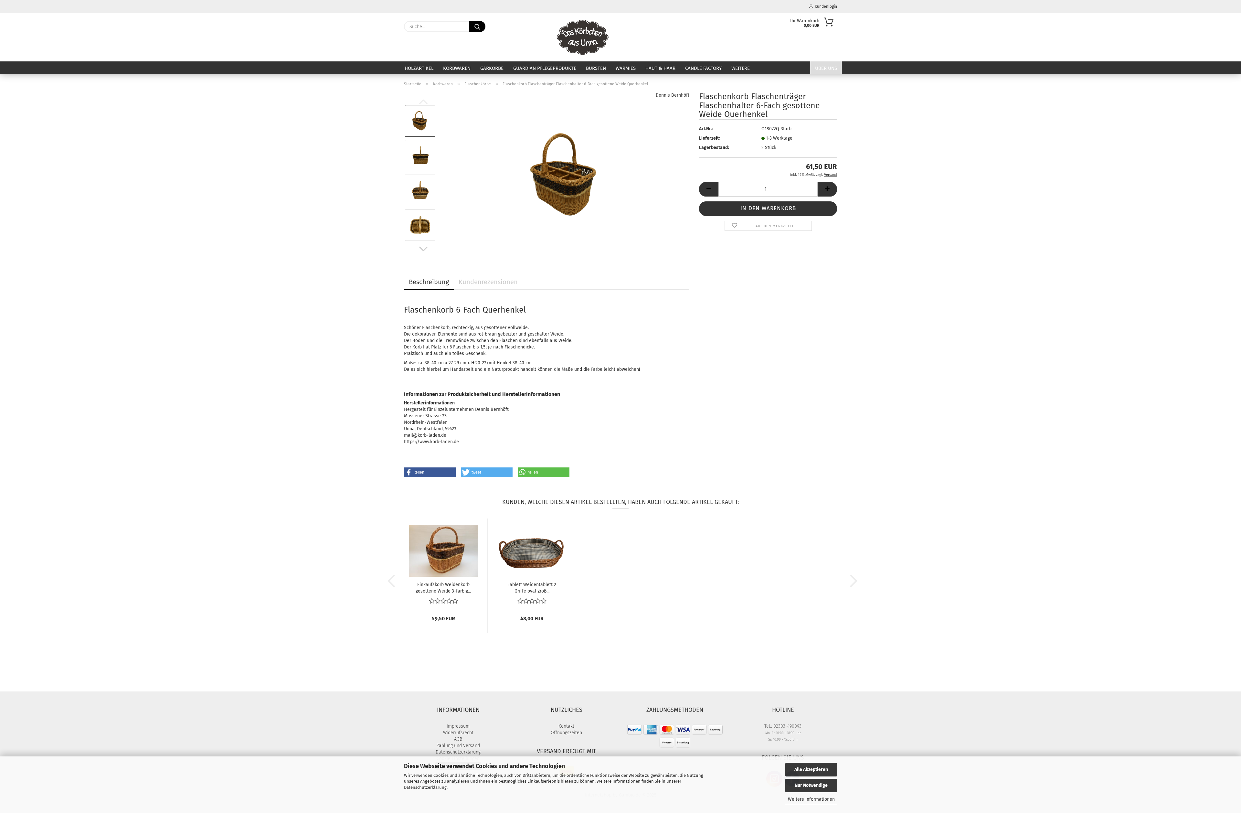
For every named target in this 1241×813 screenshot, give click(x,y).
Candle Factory (703, 68)
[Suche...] (477, 26)
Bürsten (596, 68)
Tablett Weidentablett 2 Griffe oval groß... (532, 587)
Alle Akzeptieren (811, 769)
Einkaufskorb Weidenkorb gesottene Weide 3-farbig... (443, 587)
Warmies (626, 68)
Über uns (826, 68)
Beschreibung (429, 282)
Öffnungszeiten (566, 732)
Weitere (740, 68)
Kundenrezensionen (488, 282)
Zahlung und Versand (458, 745)
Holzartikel (419, 68)
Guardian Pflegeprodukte (544, 68)
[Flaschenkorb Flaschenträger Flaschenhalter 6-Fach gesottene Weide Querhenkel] (565, 173)
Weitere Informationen (811, 799)
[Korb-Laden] (583, 37)
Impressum (458, 726)
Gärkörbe (492, 68)
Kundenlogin (825, 6)
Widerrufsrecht (458, 732)
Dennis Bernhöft (672, 95)
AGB (458, 739)
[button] (423, 249)
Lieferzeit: (709, 138)
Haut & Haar (660, 68)
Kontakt (566, 726)
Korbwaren (457, 68)
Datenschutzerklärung (425, 787)
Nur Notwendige (811, 785)
